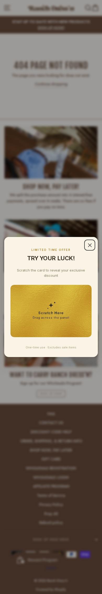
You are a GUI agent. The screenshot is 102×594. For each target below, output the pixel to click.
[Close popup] (89, 245)
